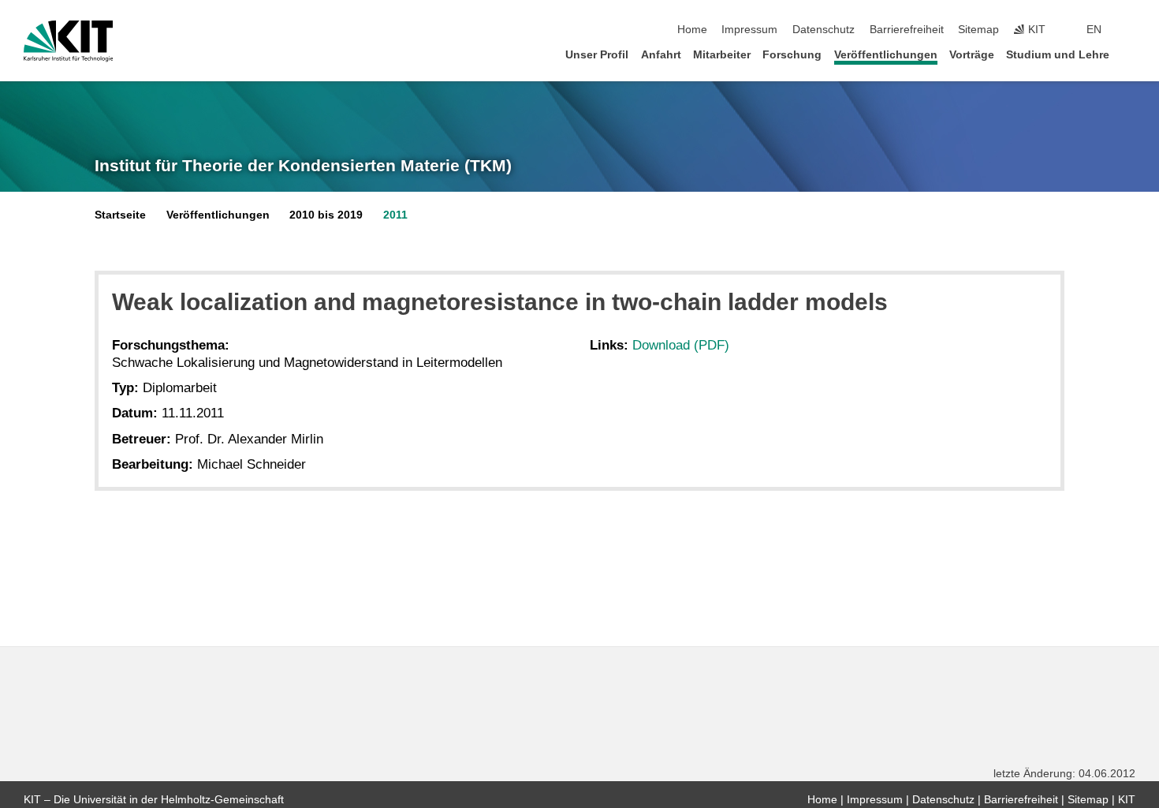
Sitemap (978, 30)
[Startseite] (1130, 54)
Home (692, 30)
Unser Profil (596, 55)
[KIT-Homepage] (68, 41)
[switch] (1130, 30)
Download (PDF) (680, 345)
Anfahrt (661, 55)
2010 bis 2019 (326, 215)
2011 (395, 215)
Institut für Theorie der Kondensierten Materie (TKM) (303, 165)
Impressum (749, 30)
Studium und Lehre (1057, 55)
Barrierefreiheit (907, 30)
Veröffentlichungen (885, 55)
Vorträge (971, 55)
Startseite (120, 215)
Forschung (792, 55)
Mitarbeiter (722, 55)
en (1093, 30)
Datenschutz (823, 30)
